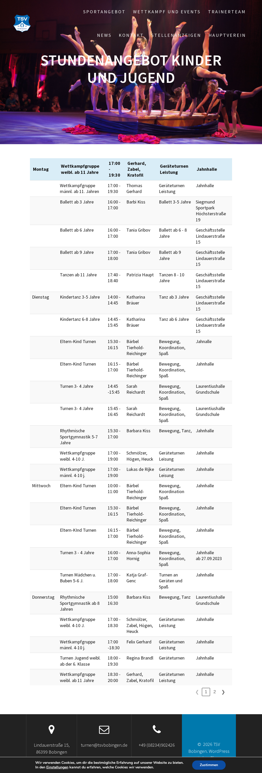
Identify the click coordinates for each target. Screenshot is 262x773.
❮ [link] (197, 692)
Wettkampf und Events (167, 12)
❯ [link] (223, 692)
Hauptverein (227, 35)
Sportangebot (104, 12)
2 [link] (214, 691)
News (104, 35)
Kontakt (131, 35)
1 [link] (206, 691)
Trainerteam (227, 12)
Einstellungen (57, 767)
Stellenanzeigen (176, 35)
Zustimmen (209, 765)
